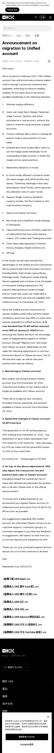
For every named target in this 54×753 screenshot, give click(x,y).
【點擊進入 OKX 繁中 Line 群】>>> (20, 586)
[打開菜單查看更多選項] (50, 17)
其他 (27, 35)
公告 (18, 35)
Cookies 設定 (27, 744)
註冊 (43, 17)
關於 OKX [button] (7, 681)
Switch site (12, 10)
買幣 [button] (4, 711)
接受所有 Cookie (27, 737)
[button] (35, 17)
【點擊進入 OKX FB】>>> (15, 609)
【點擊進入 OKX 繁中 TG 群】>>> (19, 594)
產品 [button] (4, 688)
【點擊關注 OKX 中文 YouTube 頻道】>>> (24, 632)
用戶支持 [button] (7, 703)
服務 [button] (4, 696)
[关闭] (48, 717)
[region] (27, 732)
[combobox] (28, 28)
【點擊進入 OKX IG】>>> (15, 601)
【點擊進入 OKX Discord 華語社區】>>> (23, 616)
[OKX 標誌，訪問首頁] (8, 17)
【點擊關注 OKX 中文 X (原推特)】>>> (22, 624)
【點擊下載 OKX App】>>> (16, 578)
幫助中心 (7, 35)
